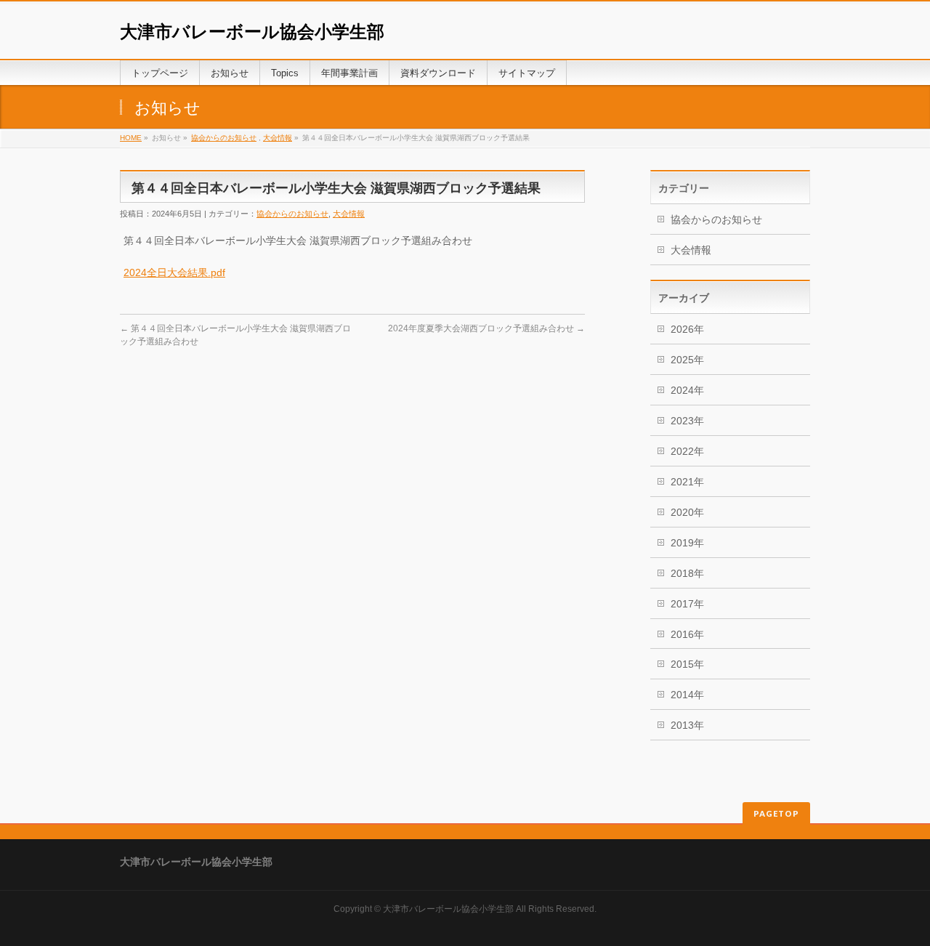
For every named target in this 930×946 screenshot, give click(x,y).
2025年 (687, 359)
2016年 (687, 634)
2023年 (687, 420)
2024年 (687, 390)
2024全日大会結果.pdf (174, 272)
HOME (131, 138)
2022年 (687, 451)
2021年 (687, 482)
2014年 (687, 694)
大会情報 (277, 138)
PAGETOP (776, 813)
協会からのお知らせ (223, 138)
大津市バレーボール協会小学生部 (252, 31)
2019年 (687, 543)
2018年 (687, 573)
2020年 (687, 512)
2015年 (687, 664)
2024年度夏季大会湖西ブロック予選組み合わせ (486, 328)
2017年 (687, 604)
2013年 (687, 725)
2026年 (687, 329)
